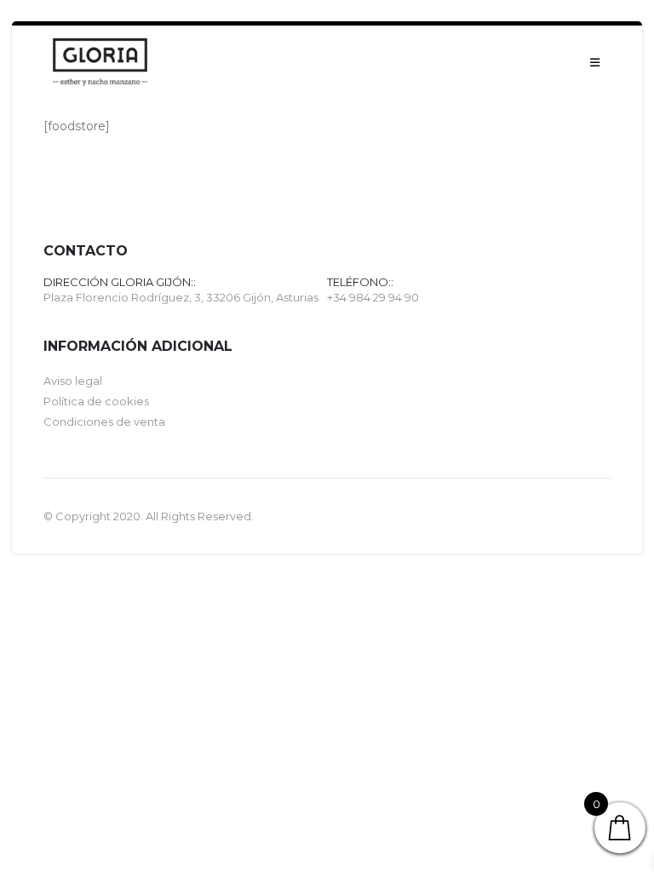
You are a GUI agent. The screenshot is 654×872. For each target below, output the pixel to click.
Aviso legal (72, 380)
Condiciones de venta (104, 421)
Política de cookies (96, 401)
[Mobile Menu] (595, 62)
